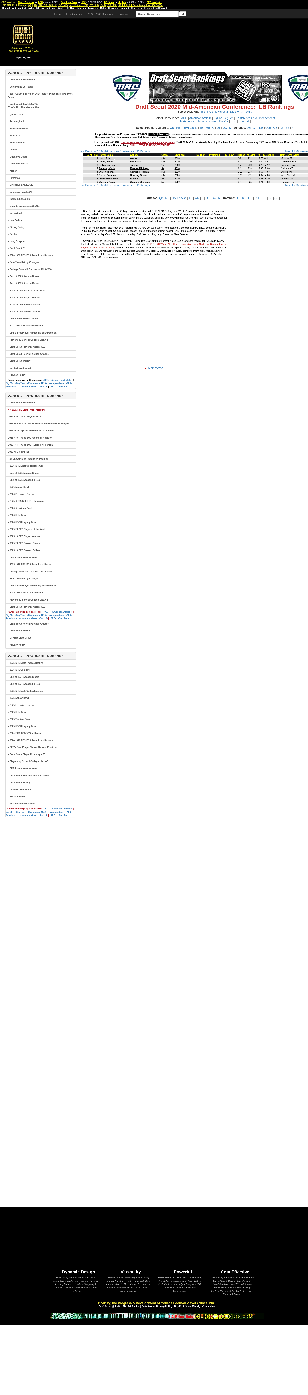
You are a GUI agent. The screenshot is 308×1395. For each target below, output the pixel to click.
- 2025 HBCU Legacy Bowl (22, 726)
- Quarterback (15, 114)
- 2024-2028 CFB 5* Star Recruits (25, 733)
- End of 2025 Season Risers (23, 276)
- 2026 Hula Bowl (17, 515)
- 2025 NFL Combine (19, 669)
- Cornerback (15, 213)
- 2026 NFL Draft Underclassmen (25, 466)
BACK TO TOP (155, 368)
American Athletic (200, 118)
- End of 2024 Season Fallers (24, 684)
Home (56, 14)
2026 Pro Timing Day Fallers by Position (30, 445)
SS (287, 127)
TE (201, 127)
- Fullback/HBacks (18, 128)
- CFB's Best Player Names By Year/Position (32, 332)
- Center (12, 149)
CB (275, 127)
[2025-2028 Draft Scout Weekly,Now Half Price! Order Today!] (157, 1316)
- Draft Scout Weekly (19, 361)
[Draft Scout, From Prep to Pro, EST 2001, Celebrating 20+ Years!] (23, 34)
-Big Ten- (20, 383)
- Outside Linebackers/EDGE (24, 206)
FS (281, 127)
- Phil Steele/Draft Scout (21, 803)
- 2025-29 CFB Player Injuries (24, 297)
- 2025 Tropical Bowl (19, 719)
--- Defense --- (15, 178)
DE (249, 127)
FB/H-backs (189, 127)
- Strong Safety (16, 227)
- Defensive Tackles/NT (20, 192)
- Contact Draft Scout (19, 368)
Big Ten (228, 118)
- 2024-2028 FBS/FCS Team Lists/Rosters (30, 740)
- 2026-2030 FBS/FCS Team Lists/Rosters (30, 255)
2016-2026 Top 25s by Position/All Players (31, 430)
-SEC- (53, 386)
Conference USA (246, 118)
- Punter (12, 234)
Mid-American (187, 121)
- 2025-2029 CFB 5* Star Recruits (25, 592)
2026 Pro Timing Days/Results (24, 416)
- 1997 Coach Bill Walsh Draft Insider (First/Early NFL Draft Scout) (40, 95)
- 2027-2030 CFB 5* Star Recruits (25, 325)
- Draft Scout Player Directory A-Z (26, 346)
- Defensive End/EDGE (20, 184)
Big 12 (218, 118)
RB (178, 127)
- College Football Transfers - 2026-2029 (30, 571)
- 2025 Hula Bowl (17, 712)
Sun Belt (244, 121)
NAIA (248, 111)
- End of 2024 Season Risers (23, 677)
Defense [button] (124, 14)
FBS (202, 111)
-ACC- (46, 380)
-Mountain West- (28, 386)
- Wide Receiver (16, 142)
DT (255, 127)
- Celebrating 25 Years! (20, 86)
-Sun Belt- (63, 386)
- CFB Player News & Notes (23, 318)
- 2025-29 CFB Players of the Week (27, 290)
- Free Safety (15, 220)
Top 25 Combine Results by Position (28, 459)
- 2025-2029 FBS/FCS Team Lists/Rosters (30, 564)
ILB (261, 127)
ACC (184, 118)
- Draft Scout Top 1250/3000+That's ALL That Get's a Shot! (24, 106)
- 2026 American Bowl (20, 508)
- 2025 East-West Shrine (21, 705)
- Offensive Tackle (18, 163)
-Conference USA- (37, 383)
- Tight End (14, 135)
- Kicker (12, 170)
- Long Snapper (16, 241)
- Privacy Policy (16, 375)
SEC (233, 121)
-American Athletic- (61, 380)
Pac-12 (223, 121)
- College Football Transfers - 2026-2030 (30, 269)
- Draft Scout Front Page (21, 79)
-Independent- (56, 383)
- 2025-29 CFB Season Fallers (24, 311)
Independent (267, 118)
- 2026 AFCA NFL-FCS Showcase (26, 501)
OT (218, 127)
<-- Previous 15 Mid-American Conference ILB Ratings (115, 151)
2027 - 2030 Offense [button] (99, 14)
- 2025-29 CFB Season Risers (24, 304)
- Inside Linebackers (19, 199)
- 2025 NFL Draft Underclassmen (25, 691)
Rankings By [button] (73, 14)
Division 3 (236, 111)
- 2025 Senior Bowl (18, 698)
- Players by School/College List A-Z (28, 340)
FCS (210, 111)
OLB (268, 127)
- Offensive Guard (17, 156)
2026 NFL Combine (18, 451)
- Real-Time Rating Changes (23, 262)
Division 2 (221, 111)
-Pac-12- (43, 386)
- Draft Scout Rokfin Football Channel (28, 354)
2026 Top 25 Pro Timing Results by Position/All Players (38, 423)
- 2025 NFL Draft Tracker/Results (25, 663)
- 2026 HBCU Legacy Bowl (22, 522)
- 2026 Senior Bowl (18, 487)
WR (207, 127)
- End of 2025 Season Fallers (24, 283)
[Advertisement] (177, 41)
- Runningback (16, 121)
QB (172, 127)
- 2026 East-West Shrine (21, 494)
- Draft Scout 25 (16, 248)
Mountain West (207, 121)
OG (225, 127)
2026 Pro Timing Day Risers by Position (30, 437)
